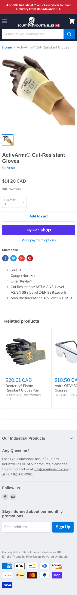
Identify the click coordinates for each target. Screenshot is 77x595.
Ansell (11, 168)
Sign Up (63, 527)
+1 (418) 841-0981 (19, 474)
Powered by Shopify (55, 556)
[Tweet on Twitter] (13, 258)
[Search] (69, 34)
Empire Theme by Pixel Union (21, 556)
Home (7, 47)
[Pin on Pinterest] (30, 258)
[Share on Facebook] (5, 258)
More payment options (38, 240)
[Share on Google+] (21, 258)
